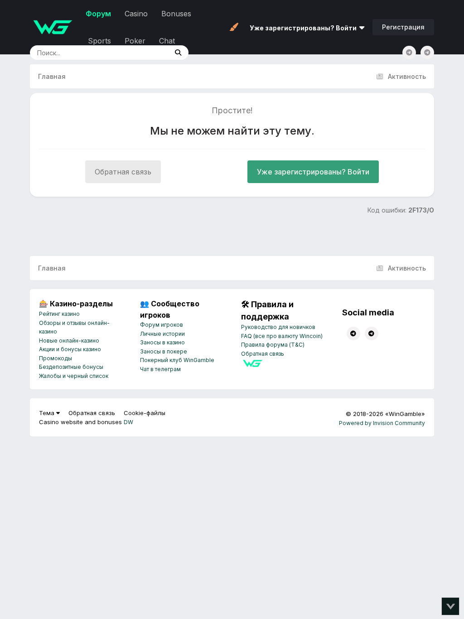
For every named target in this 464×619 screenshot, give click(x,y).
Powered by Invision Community (382, 423)
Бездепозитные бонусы (71, 366)
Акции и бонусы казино (70, 349)
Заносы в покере (163, 351)
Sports (99, 40)
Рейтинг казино (59, 313)
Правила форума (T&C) (272, 344)
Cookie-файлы (144, 412)
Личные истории (162, 333)
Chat (167, 40)
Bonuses (176, 13)
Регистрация (403, 27)
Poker (135, 40)
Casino (136, 13)
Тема (47, 412)
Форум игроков (161, 324)
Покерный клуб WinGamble (177, 360)
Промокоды (55, 358)
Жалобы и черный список (73, 375)
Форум (98, 13)
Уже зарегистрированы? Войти (304, 28)
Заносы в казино (162, 342)
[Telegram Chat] (409, 52)
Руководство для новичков (278, 327)
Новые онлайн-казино (69, 340)
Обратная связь (123, 171)
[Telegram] (427, 52)
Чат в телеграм (160, 369)
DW (128, 422)
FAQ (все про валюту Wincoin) (282, 336)
